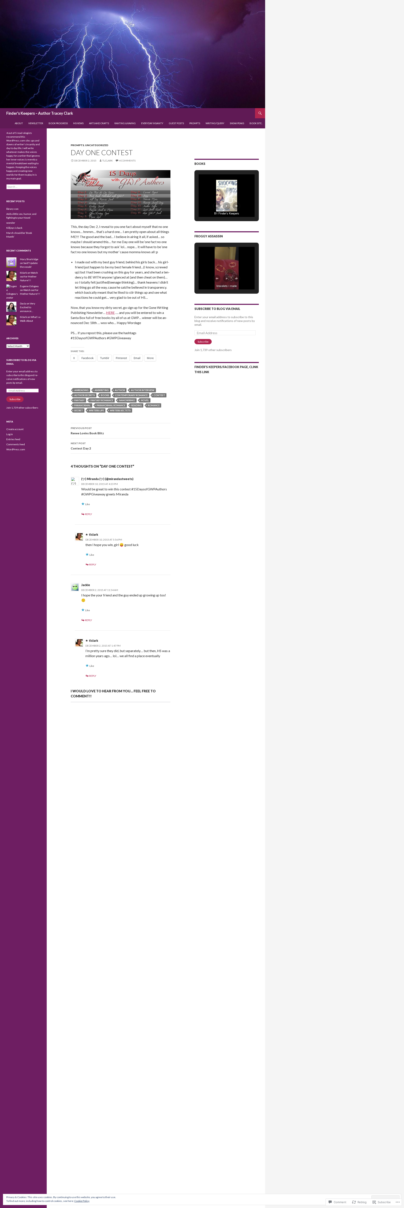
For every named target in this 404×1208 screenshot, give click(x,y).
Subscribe (203, 341)
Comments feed (15, 444)
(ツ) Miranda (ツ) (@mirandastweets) (107, 479)
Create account (15, 429)
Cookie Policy (81, 1201)
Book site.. (256, 123)
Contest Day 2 (81, 446)
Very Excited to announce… (27, 307)
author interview (142, 390)
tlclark (107, 160)
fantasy (79, 400)
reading (136, 405)
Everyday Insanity (152, 123)
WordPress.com (15, 449)
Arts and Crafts (99, 123)
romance (154, 405)
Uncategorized (96, 145)
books (105, 395)
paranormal (82, 405)
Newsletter (35, 123)
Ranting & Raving (125, 123)
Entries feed (13, 439)
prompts (77, 145)
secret (78, 410)
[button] (217, 206)
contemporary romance (131, 395)
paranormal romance (111, 405)
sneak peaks (237, 123)
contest (159, 395)
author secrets (84, 395)
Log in (9, 434)
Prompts (194, 123)
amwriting (101, 390)
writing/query (215, 123)
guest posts (176, 123)
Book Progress (58, 123)
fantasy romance (101, 400)
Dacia (23, 303)
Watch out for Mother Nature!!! (29, 276)
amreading (81, 390)
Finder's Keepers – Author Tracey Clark (39, 113)
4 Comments (127, 160)
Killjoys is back (14, 227)
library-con (12, 208)
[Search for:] (23, 186)
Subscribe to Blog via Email (217, 309)
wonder (10, 222)
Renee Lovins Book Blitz (87, 430)
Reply (88, 514)
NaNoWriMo (127, 400)
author (120, 390)
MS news (78, 123)
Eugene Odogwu (29, 286)
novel (145, 400)
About (19, 123)
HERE (110, 313)
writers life (96, 410)
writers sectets (120, 410)
